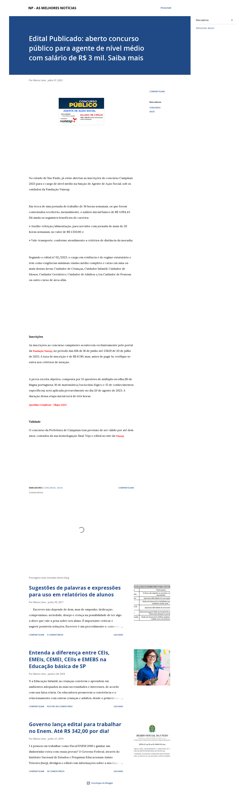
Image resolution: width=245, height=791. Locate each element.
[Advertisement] (81, 147)
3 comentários (55, 634)
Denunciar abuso (205, 28)
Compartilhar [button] (157, 91)
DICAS (152, 111)
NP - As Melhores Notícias (52, 8)
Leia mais (118, 634)
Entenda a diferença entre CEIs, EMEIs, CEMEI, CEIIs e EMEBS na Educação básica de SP (69, 659)
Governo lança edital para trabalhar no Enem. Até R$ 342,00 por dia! (75, 727)
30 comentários (55, 771)
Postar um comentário (60, 706)
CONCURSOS (154, 107)
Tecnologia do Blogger (101, 783)
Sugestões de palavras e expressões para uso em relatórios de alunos (75, 591)
